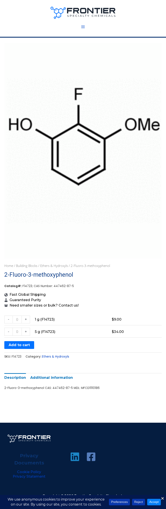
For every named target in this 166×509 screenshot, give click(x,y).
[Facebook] (91, 457)
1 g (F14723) (45, 319)
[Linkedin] (75, 457)
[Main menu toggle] (83, 26)
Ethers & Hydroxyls (54, 265)
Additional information (51, 378)
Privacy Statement (29, 476)
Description (15, 378)
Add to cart (19, 345)
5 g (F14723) (45, 332)
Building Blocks (26, 265)
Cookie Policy (29, 472)
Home (8, 265)
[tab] (15, 377)
